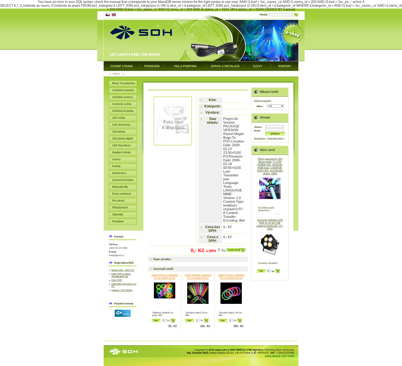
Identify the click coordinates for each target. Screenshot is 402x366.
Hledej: (264, 14)
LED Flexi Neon (121, 145)
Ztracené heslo (275, 138)
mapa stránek (272, 355)
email (291, 355)
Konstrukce (119, 173)
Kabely (116, 166)
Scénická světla (121, 104)
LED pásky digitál (122, 138)
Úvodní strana (121, 66)
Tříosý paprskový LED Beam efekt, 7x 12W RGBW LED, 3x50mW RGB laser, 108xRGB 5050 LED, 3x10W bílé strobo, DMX (270, 166)
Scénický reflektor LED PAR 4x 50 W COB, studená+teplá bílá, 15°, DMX (269, 224)
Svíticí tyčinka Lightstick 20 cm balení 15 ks (164, 277)
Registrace (259, 138)
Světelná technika (123, 110)
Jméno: (258, 127)
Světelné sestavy (122, 97)
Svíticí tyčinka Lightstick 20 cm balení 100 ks (231, 277)
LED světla (118, 117)
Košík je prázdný (262, 100)
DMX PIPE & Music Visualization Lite (121, 275)
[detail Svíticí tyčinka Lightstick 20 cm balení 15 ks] (164, 296)
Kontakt (284, 66)
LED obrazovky (121, 124)
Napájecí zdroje (121, 152)
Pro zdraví (118, 200)
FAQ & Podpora (185, 66)
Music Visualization (123, 83)
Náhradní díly (120, 186)
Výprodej (117, 214)
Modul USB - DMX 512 (122, 270)
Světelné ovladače (123, 90)
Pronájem (118, 221)
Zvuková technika (122, 180)
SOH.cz (116, 73)
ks (223, 250)
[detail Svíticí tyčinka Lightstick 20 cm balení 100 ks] (231, 296)
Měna (260, 106)
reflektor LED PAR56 (121, 290)
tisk (284, 355)
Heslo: (257, 130)
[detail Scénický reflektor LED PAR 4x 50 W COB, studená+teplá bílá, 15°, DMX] (270, 247)
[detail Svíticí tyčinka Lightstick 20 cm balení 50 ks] (197, 296)
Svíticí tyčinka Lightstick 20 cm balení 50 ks (198, 277)
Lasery (116, 159)
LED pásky (118, 131)
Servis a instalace (225, 66)
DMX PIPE (116, 280)
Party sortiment (121, 193)
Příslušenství (120, 207)
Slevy (257, 66)
